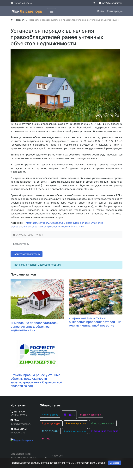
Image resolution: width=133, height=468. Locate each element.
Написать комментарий (26, 254)
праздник (51, 431)
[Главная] (12, 20)
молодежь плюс (104, 423)
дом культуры (52, 423)
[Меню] (51, 11)
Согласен (115, 463)
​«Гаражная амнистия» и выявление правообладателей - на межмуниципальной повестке (95, 321)
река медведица (76, 431)
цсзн (47, 439)
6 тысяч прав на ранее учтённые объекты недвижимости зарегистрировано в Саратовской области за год (36, 380)
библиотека (51, 414)
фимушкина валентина (105, 431)
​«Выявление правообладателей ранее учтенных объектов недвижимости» (34, 326)
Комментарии (21, 243)
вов (70, 414)
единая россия (77, 423)
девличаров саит (91, 414)
